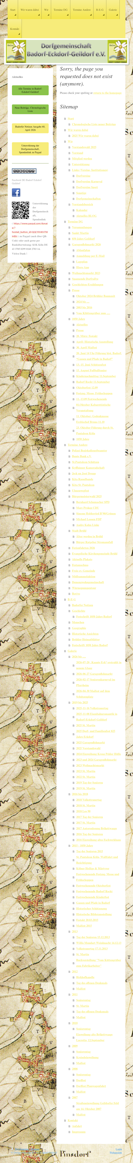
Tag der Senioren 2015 (89, 851)
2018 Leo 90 (83, 811)
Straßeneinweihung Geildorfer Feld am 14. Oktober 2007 (97, 1106)
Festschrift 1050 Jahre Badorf (94, 616)
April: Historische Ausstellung (94, 342)
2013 (75, 931)
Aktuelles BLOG (86, 216)
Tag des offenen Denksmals (92, 1011)
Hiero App (82, 267)
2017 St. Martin (85, 823)
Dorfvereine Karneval (89, 181)
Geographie (79, 628)
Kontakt (73, 1120)
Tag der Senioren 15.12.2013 (93, 937)
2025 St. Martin (85, 725)
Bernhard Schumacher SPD (92, 502)
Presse (75, 290)
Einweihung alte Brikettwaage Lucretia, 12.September (94, 1037)
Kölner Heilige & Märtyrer (92, 868)
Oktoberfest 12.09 (87, 387)
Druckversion (22, 1149)
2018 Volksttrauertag (89, 800)
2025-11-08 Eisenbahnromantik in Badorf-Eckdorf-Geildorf (96, 717)
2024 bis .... (82, 302)
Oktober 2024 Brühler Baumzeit (95, 296)
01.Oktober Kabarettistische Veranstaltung (93, 408)
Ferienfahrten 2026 (83, 548)
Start (71, 118)
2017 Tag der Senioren (89, 817)
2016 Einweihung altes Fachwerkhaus (98, 840)
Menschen (78, 622)
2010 (75, 1023)
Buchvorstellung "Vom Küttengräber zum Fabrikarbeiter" (98, 963)
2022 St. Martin (85, 777)
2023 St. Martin (85, 771)
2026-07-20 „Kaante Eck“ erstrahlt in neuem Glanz (98, 665)
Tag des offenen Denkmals (91, 983)
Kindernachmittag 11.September (96, 376)
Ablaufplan (83, 250)
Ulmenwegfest (80, 491)
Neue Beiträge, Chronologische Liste (30, 109)
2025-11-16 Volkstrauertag (92, 708)
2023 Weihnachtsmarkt (90, 765)
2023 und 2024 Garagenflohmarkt (96, 760)
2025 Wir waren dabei (85, 136)
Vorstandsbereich (82, 204)
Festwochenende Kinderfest (92, 897)
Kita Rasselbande (82, 479)
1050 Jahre (78, 319)
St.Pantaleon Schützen (85, 462)
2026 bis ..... (79, 657)
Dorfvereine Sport (87, 187)
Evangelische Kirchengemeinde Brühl (94, 553)
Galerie (72, 651)
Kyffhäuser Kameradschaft (88, 468)
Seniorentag (83, 1000)
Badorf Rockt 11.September (93, 382)
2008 (75, 1069)
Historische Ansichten (85, 634)
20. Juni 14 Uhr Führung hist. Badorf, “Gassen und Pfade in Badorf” (99, 356)
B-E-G (72, 599)
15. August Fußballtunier (91, 370)
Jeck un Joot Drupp (84, 473)
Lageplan (81, 262)
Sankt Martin (80, 233)
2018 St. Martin (85, 805)
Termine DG (75, 221)
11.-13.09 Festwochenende (91, 399)
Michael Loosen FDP (88, 519)
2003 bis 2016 (84, 307)
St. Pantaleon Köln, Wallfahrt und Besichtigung (97, 860)
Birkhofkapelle (85, 977)
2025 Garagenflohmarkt (90, 742)
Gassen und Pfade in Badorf (93, 903)
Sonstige (81, 193)
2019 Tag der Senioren (89, 782)
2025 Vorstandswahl (88, 748)
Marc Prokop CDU (87, 508)
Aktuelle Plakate (82, 559)
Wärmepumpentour (84, 588)
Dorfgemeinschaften (88, 199)
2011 (75, 994)
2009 (75, 1046)
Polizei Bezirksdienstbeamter (89, 450)
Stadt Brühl (79, 531)
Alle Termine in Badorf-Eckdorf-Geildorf (30, 90)
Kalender (81, 210)
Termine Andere (77, 445)
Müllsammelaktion (83, 576)
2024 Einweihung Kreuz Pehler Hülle (98, 754)
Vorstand (77, 153)
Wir (70, 141)
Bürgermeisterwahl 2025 (87, 496)
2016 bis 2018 (80, 794)
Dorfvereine (83, 176)
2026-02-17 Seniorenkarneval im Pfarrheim (95, 682)
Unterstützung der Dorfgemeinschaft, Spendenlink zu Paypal (30, 149)
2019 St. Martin (85, 788)
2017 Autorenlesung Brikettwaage (96, 828)
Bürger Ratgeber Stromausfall (94, 542)
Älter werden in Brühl (89, 536)
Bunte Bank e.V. (81, 456)
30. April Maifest (86, 347)
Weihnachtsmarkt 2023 (86, 273)
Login (119, 1149)
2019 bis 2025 (80, 702)
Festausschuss (80, 565)
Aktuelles (82, 324)
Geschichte (78, 611)
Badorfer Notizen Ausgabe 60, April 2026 (30, 128)
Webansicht (116, 1152)
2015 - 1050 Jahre (82, 845)
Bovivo (76, 594)
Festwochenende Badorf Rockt (94, 891)
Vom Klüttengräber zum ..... (93, 313)
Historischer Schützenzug (91, 908)
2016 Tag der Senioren (89, 834)
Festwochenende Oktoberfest (93, 886)
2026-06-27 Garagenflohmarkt (94, 674)
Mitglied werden (82, 158)
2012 (75, 971)
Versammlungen (82, 227)
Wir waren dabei (78, 130)
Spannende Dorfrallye (85, 279)
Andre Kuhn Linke (87, 525)
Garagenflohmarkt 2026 (86, 244)
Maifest (81, 989)
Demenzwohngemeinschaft (88, 582)
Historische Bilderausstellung (94, 914)
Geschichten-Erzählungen (87, 284)
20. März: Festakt (86, 336)
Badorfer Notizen (82, 605)
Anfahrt (77, 1126)
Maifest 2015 (84, 926)
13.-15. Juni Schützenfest (91, 365)
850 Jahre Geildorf (83, 239)
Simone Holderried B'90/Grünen (96, 513)
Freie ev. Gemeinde (83, 571)
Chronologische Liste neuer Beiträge (94, 124)
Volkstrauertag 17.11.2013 (92, 948)
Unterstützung (81, 164)
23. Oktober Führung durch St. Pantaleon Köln (95, 430)
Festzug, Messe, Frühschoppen (94, 393)
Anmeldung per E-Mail (90, 256)
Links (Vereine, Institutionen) (90, 170)
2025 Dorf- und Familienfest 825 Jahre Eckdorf (95, 734)
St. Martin (82, 954)
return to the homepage (107, 93)
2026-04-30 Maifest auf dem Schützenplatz (93, 694)
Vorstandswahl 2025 (84, 147)
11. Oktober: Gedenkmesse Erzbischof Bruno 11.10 (92, 419)
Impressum (79, 1132)
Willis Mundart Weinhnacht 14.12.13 (98, 943)
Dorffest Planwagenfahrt (91, 1086)
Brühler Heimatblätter (86, 639)
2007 (75, 1097)
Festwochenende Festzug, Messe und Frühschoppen (97, 877)
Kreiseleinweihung (87, 1057)
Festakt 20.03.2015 (87, 920)
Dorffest (81, 1080)
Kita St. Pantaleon (83, 485)
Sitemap (35, 1149)
